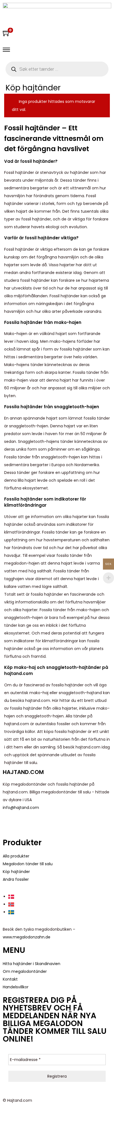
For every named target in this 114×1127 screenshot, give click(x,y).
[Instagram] (39, 824)
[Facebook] (10, 824)
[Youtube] (25, 824)
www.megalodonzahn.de (26, 937)
